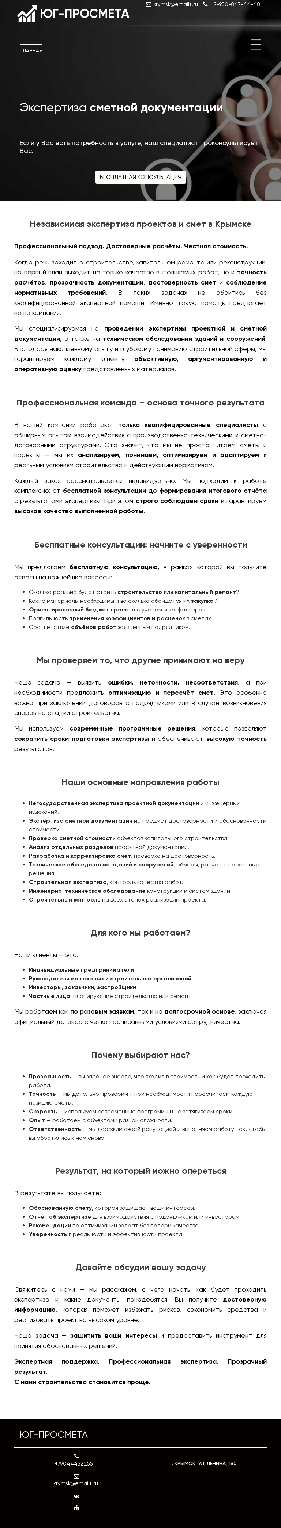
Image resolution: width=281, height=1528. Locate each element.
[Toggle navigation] (256, 44)
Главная (31, 50)
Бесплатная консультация (140, 177)
